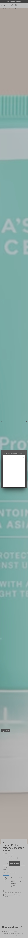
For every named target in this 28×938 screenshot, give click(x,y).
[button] (23, 457)
